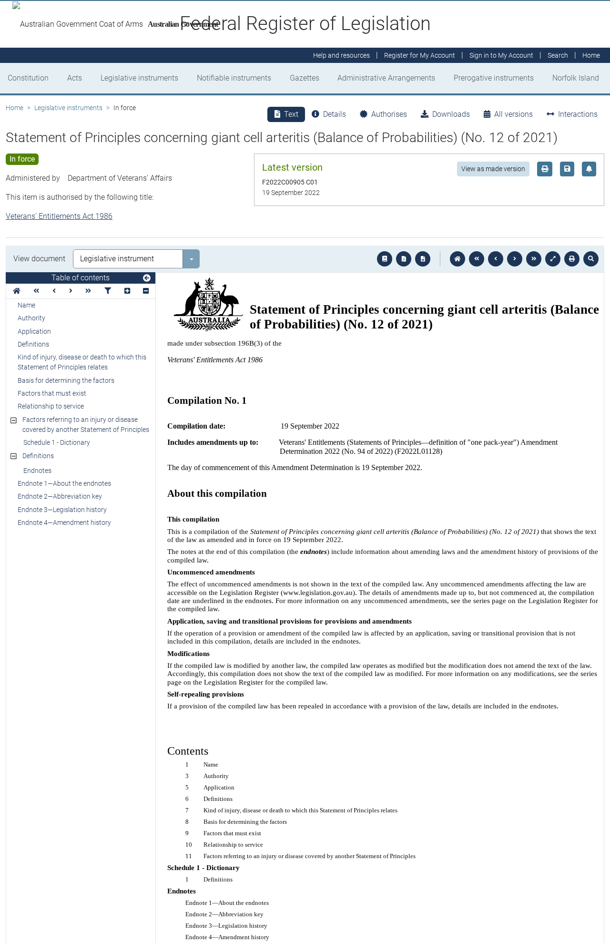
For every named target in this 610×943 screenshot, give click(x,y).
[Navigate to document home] (457, 258)
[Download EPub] (384, 258)
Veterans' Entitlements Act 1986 (59, 216)
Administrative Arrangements (386, 77)
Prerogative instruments (494, 77)
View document (39, 258)
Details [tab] (334, 114)
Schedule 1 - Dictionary (56, 442)
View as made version (493, 169)
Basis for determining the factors (66, 380)
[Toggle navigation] (146, 278)
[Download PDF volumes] (403, 258)
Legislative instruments (139, 77)
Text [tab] (291, 114)
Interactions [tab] (578, 114)
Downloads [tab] (451, 114)
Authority (31, 318)
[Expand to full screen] (552, 258)
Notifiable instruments (234, 77)
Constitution (28, 77)
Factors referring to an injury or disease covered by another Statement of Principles (85, 424)
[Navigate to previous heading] (54, 291)
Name (26, 305)
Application (34, 331)
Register (419, 55)
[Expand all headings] (127, 291)
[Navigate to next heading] (71, 291)
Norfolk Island (575, 77)
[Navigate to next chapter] (533, 258)
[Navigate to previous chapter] (476, 258)
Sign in (501, 55)
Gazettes (304, 77)
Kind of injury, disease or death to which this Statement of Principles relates (82, 362)
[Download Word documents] (422, 258)
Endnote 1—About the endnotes (64, 483)
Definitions (33, 344)
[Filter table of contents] (107, 291)
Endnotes (37, 470)
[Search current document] (591, 258)
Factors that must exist (52, 393)
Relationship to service (51, 406)
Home (14, 108)
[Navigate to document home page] (17, 291)
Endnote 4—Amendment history (64, 522)
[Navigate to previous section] (495, 258)
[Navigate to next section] (514, 258)
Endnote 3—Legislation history (62, 509)
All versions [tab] (513, 114)
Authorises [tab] (389, 114)
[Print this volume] (572, 258)
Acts (74, 77)
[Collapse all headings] (146, 291)
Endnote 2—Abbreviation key (60, 496)
